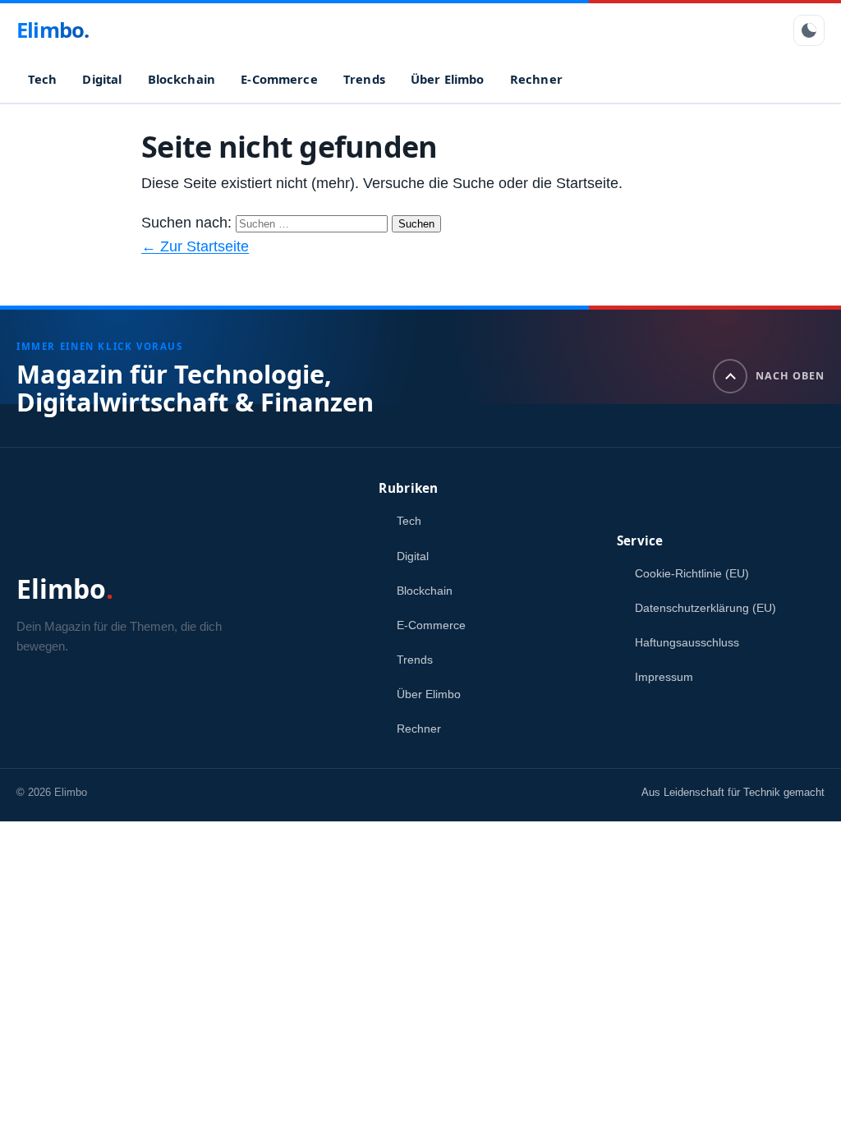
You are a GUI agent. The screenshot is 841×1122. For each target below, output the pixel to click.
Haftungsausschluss (687, 642)
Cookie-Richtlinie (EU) (692, 573)
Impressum (664, 676)
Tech (42, 79)
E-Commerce (279, 79)
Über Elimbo (448, 79)
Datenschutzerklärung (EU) (705, 607)
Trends (364, 79)
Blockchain (181, 79)
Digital (102, 79)
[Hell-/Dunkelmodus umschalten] (809, 30)
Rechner (536, 79)
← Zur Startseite (195, 246)
